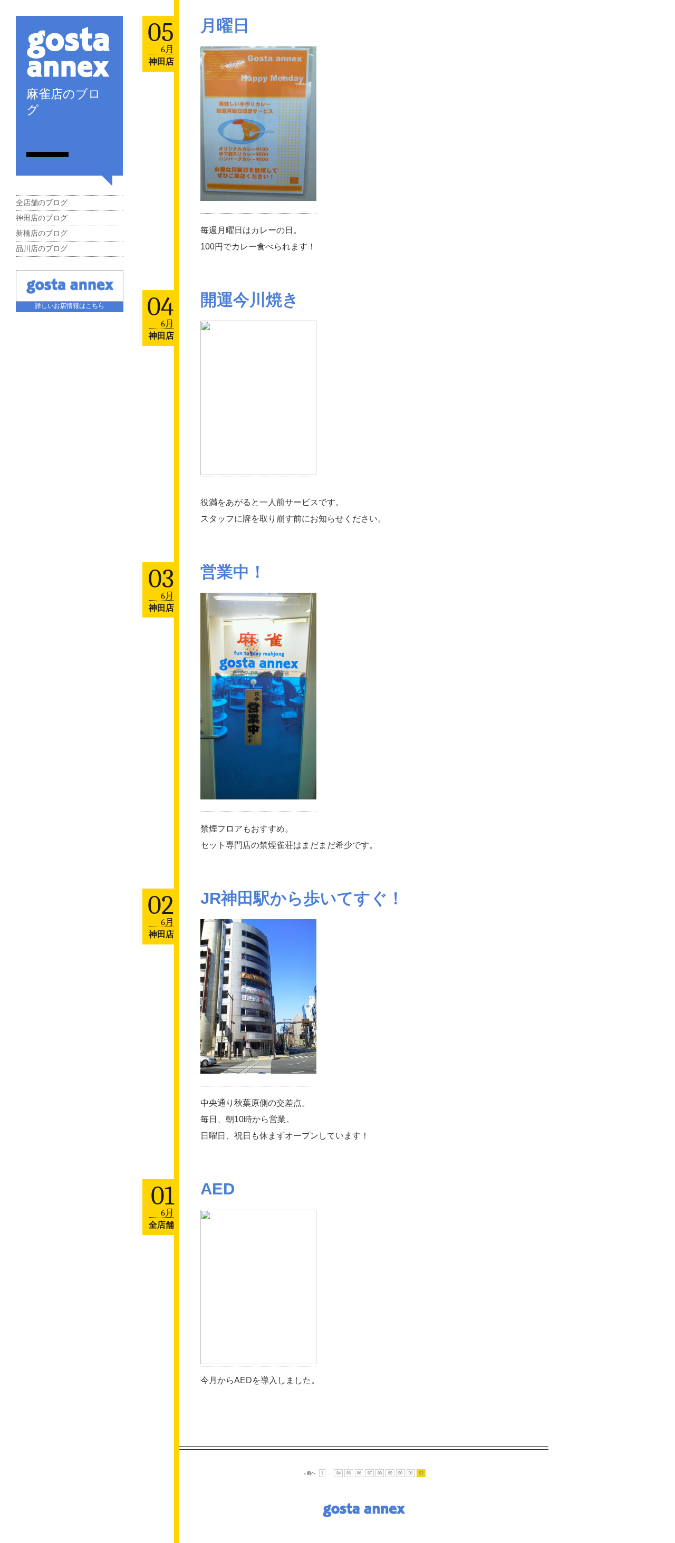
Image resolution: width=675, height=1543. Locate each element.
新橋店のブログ (42, 233)
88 (380, 1473)
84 (338, 1473)
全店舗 (161, 1224)
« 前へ (309, 1473)
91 (411, 1473)
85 (348, 1473)
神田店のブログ (42, 218)
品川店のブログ (42, 249)
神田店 (161, 61)
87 (370, 1473)
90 (400, 1473)
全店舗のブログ (42, 203)
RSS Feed (30, 134)
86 (359, 1473)
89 (390, 1473)
